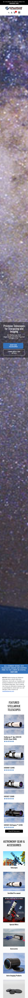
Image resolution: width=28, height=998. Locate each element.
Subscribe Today (14, 3)
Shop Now (14, 672)
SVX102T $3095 (9, 796)
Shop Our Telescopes (13, 345)
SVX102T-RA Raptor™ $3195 (13, 825)
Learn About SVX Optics (14, 352)
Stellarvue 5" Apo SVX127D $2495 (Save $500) (12, 738)
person (11, 12)
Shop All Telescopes (14, 831)
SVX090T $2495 (9, 768)
